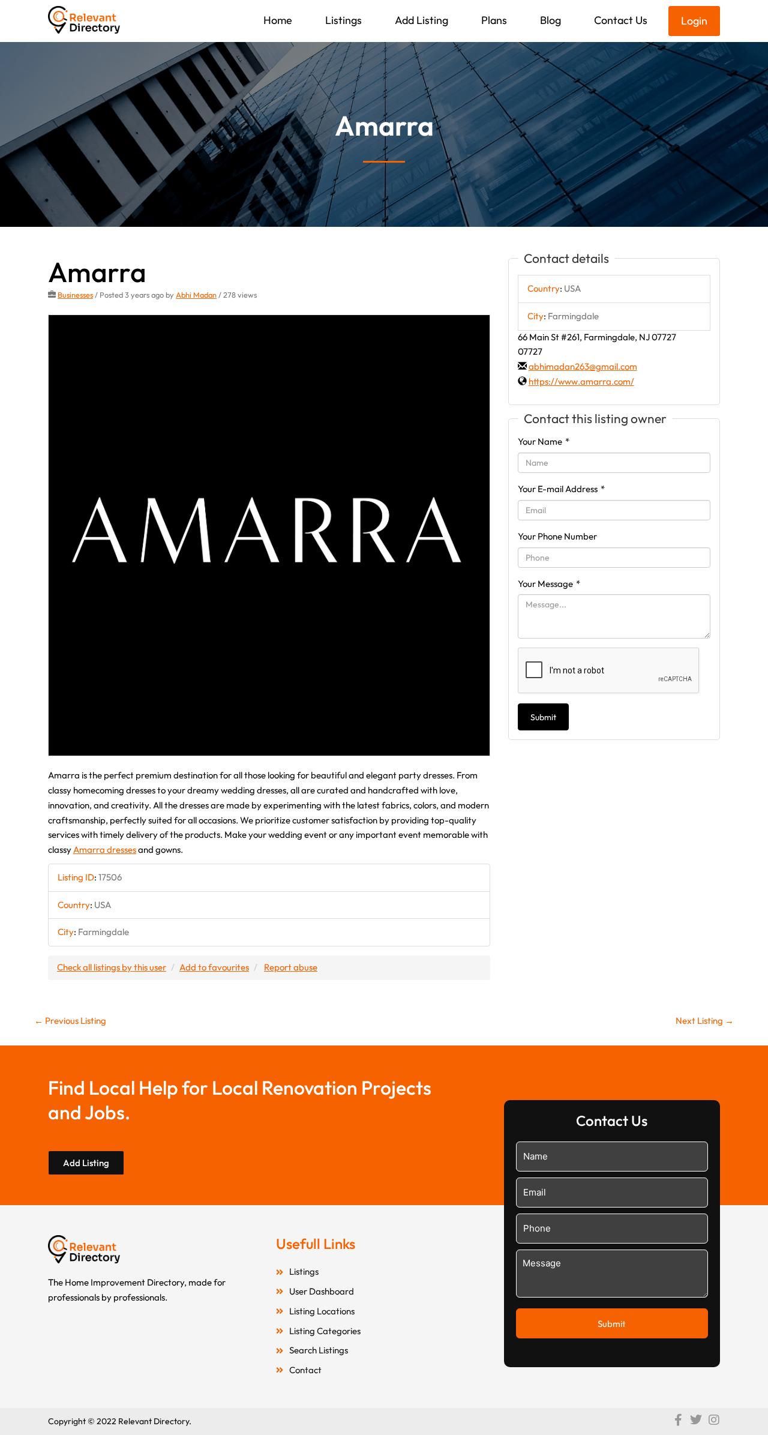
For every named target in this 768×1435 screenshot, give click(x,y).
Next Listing (705, 1020)
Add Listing (421, 20)
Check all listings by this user (111, 967)
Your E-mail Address (561, 489)
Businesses (75, 294)
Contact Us (620, 20)
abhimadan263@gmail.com (583, 366)
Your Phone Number (557, 536)
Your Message (549, 583)
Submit (543, 717)
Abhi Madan (196, 294)
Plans (494, 20)
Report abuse (290, 967)
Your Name (543, 441)
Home (277, 20)
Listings (343, 20)
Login (694, 21)
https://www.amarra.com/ (581, 381)
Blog (550, 20)
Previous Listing (70, 1020)
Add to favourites (214, 967)
